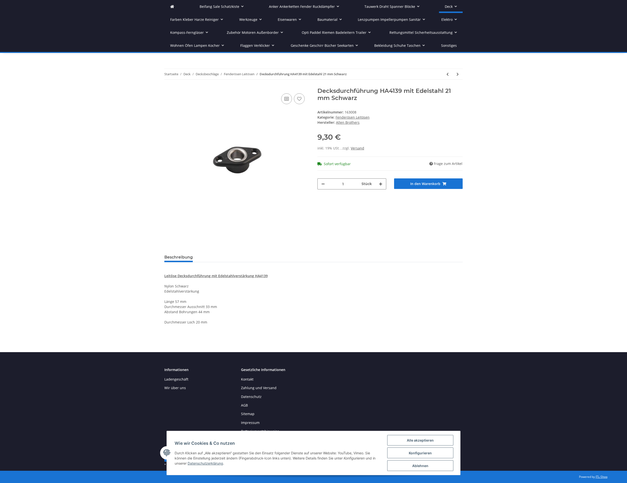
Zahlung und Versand (259, 387)
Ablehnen (420, 466)
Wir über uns (175, 387)
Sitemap (247, 413)
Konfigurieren (420, 453)
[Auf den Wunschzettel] (299, 98)
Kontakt (247, 379)
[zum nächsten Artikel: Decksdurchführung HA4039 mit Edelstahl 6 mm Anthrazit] (458, 74)
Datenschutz (251, 396)
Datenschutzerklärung (205, 463)
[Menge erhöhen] (380, 184)
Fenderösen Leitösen (353, 117)
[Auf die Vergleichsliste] (286, 98)
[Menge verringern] (323, 184)
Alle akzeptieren (420, 440)
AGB (244, 405)
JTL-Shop (601, 477)
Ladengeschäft (176, 379)
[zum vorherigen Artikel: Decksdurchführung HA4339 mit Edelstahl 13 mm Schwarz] (448, 74)
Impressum (250, 422)
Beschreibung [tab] (178, 257)
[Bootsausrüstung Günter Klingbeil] (172, 6)
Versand (357, 148)
